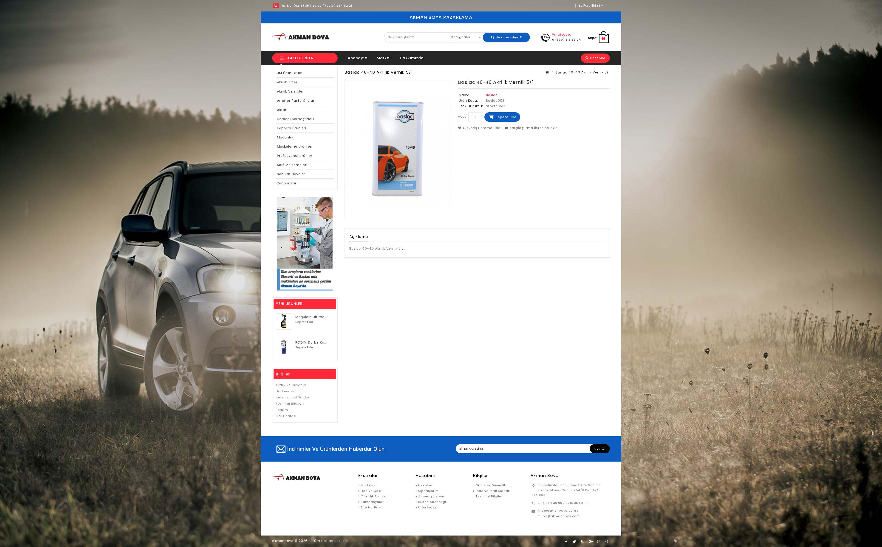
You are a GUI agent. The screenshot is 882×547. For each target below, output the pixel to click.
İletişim (282, 410)
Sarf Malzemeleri (292, 165)
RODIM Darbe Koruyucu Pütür (321, 342)
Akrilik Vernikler (290, 91)
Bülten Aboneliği (432, 502)
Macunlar (285, 137)
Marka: (384, 58)
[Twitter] (574, 541)
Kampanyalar (372, 502)
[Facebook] (566, 541)
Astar (281, 109)
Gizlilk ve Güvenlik (291, 385)
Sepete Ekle (506, 117)
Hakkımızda (412, 58)
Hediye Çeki (371, 491)
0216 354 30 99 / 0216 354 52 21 (563, 503)
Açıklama (358, 236)
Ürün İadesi (428, 507)
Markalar (368, 485)
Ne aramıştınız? (508, 37)
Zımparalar (287, 183)
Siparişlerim (428, 491)
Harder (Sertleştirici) (295, 119)
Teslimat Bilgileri (290, 403)
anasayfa (358, 58)
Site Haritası (286, 416)
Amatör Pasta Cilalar (295, 100)
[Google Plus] (590, 541)
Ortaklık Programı (376, 496)
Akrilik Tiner (287, 82)
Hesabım (425, 485)
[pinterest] (598, 541)
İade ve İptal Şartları (293, 397)
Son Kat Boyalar (291, 174)
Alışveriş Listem (431, 496)
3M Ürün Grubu (290, 73)
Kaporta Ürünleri (291, 128)
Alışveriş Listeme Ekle (480, 128)
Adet (462, 116)
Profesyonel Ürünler (294, 155)
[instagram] (606, 541)
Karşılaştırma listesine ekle (533, 128)
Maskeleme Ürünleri (294, 146)
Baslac (492, 95)
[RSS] (582, 541)
